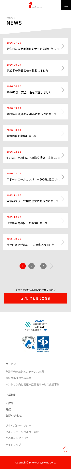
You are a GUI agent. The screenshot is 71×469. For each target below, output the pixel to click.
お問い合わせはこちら (35, 298)
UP (65, 452)
